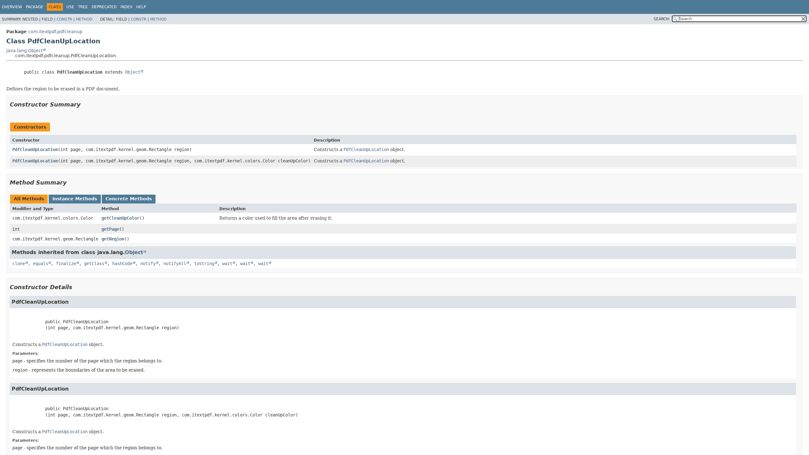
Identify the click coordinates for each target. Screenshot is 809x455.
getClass (94, 263)
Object (132, 72)
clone (18, 263)
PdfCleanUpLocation (35, 149)
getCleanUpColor (120, 218)
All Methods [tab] (29, 198)
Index (126, 7)
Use (70, 7)
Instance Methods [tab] (74, 198)
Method (84, 19)
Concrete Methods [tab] (129, 198)
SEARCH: (662, 19)
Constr (64, 19)
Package (34, 7)
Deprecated (104, 7)
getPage (110, 229)
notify (147, 263)
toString (204, 263)
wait (227, 263)
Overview (12, 7)
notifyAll (174, 263)
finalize (66, 263)
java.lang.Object (24, 50)
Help (141, 7)
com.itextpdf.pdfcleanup (55, 31)
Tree (83, 7)
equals (40, 263)
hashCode (122, 263)
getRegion (112, 238)
